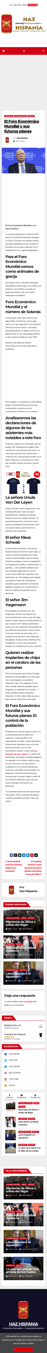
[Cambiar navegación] (24, 51)
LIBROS (23, 918)
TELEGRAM (13, 1067)
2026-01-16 (13, 1195)
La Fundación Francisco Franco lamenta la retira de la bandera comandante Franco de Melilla (33, 867)
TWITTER (12, 1060)
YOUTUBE (12, 1079)
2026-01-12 (13, 1222)
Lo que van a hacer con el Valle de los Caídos (22, 1270)
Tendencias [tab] (35, 1097)
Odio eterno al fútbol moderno (20, 949)
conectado (28, 1002)
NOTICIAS (31, 116)
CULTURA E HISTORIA (13, 918)
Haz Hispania (22, 138)
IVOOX (11, 1085)
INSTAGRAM (13, 1073)
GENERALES (9, 116)
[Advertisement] (23, 79)
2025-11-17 (13, 1276)
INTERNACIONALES (20, 116)
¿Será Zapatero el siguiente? (18, 975)
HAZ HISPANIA (23, 1323)
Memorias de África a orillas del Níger (21, 923)
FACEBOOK (13, 1054)
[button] (43, 51)
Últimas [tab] (9, 1097)
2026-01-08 (13, 1249)
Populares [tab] (21, 1097)
